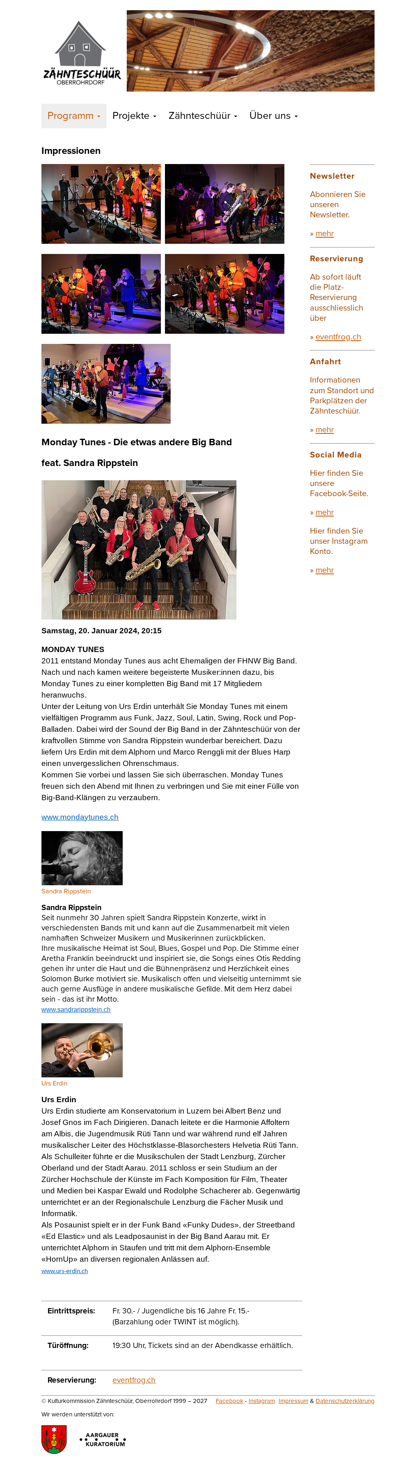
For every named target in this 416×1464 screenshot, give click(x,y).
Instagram (262, 1401)
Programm (72, 115)
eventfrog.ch (134, 1380)
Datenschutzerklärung (345, 1401)
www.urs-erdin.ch (64, 1271)
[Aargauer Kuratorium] (103, 1439)
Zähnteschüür (201, 115)
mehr (325, 233)
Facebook (229, 1401)
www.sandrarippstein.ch (75, 1009)
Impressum (293, 1401)
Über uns (271, 115)
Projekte (132, 115)
